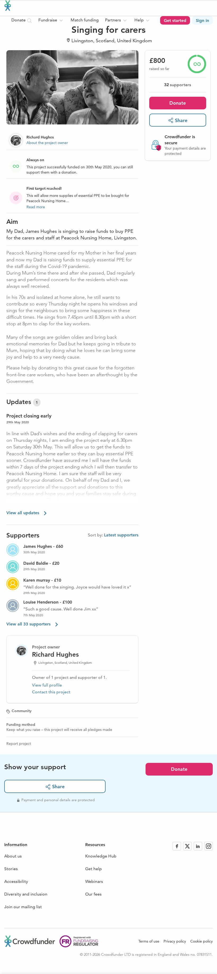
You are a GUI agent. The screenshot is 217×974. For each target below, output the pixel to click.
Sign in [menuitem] (202, 20)
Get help (93, 868)
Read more (35, 207)
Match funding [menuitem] (85, 19)
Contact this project (51, 691)
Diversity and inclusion (25, 894)
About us (13, 856)
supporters (177, 84)
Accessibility (16, 881)
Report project (18, 743)
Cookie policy (201, 941)
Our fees (93, 894)
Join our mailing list (23, 906)
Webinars (94, 881)
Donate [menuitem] (19, 19)
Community (21, 710)
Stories (11, 868)
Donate (177, 103)
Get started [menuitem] (175, 20)
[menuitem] (51, 20)
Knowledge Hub (100, 856)
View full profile (47, 685)
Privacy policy (175, 941)
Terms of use (148, 941)
